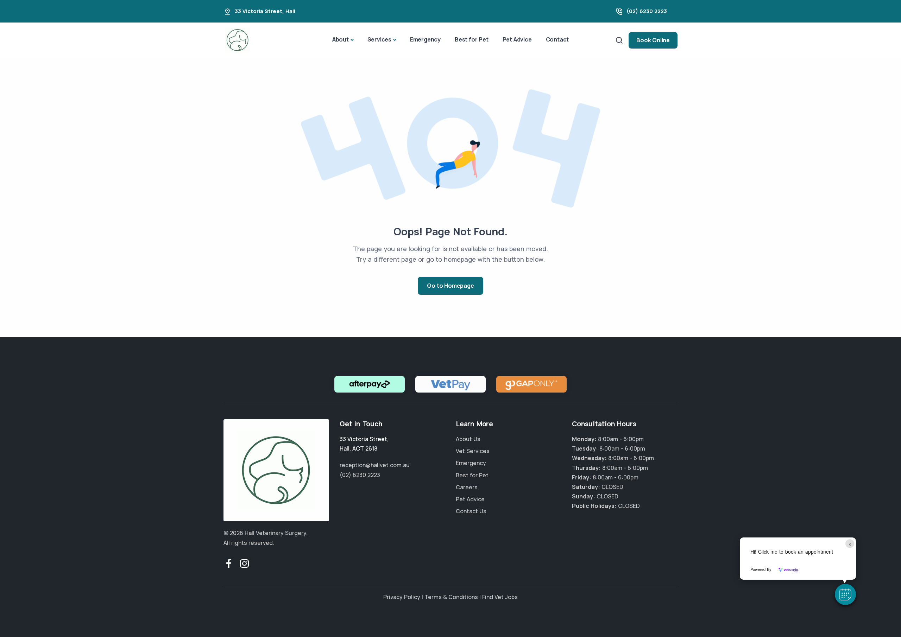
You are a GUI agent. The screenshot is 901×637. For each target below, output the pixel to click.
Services (379, 39)
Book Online (653, 40)
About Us (468, 439)
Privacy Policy (401, 597)
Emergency (425, 39)
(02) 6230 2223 (646, 11)
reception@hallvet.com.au (375, 465)
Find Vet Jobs (500, 597)
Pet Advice (517, 39)
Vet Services (473, 451)
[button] (845, 594)
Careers (467, 487)
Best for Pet (472, 39)
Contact (557, 39)
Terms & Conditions (451, 597)
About (340, 39)
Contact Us (471, 511)
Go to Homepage (450, 285)
